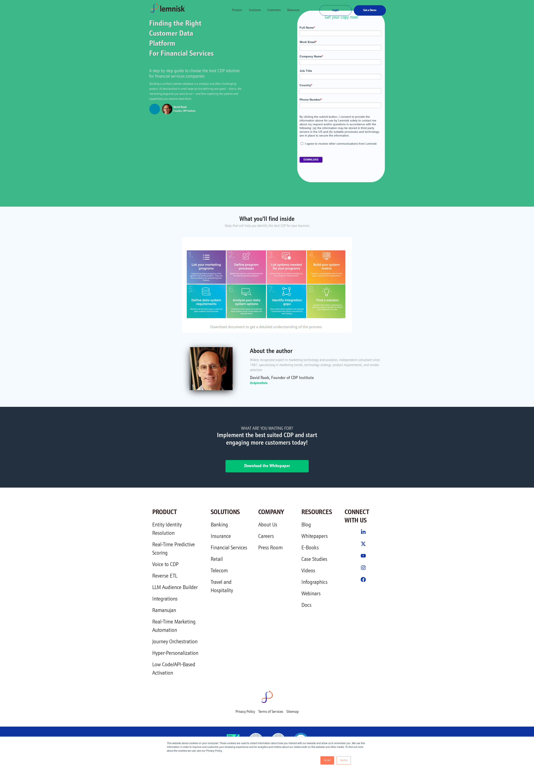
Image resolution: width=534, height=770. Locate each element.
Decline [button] (343, 760)
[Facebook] (363, 579)
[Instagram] (363, 567)
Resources (293, 10)
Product (237, 10)
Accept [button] (327, 760)
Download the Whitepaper (267, 466)
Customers (274, 10)
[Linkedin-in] (363, 532)
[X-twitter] (363, 543)
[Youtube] (363, 555)
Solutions (255, 10)
